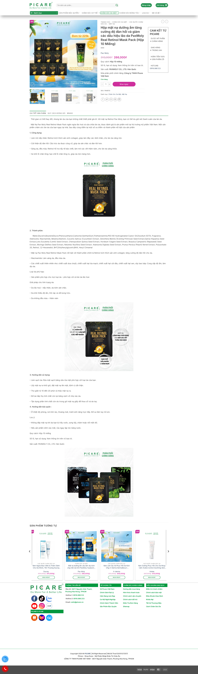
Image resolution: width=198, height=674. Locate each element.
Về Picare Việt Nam (107, 589)
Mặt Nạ (112, 24)
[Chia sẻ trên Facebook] (103, 99)
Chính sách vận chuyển (132, 596)
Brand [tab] (70, 113)
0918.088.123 (155, 68)
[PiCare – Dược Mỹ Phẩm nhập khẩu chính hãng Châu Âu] (41, 5)
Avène (152, 571)
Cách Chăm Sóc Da (153, 606)
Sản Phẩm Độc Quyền (108, 606)
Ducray (46, 571)
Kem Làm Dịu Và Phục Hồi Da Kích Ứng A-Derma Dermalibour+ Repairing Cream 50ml (117, 567)
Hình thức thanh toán (131, 592)
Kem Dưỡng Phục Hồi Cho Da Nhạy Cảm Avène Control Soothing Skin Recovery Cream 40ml (151, 567)
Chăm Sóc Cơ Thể (90, 13)
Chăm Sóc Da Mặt (109, 13)
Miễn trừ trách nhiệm (154, 589)
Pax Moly (105, 53)
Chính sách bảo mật (154, 592)
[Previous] (34, 54)
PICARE (88, 654)
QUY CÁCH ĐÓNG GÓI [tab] (56, 113)
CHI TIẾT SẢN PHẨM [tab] (38, 113)
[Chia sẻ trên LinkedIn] (119, 99)
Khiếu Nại (149, 599)
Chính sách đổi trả (130, 599)
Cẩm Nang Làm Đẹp (107, 596)
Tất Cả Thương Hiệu (153, 603)
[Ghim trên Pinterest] (115, 99)
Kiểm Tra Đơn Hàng (130, 603)
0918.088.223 (78, 598)
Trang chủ (105, 22)
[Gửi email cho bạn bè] (111, 99)
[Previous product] (166, 21)
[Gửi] (117, 5)
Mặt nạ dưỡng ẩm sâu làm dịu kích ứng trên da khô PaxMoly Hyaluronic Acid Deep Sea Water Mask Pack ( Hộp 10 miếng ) (81, 567)
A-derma (116, 571)
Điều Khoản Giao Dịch (154, 596)
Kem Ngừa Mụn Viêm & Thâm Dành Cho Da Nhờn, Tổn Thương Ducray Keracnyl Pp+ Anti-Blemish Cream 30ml (46, 567)
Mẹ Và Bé (156, 13)
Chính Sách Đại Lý (107, 592)
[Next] (93, 54)
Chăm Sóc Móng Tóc (129, 13)
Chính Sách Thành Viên (109, 603)
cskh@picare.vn (77, 602)
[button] (146, 5)
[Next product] (162, 21)
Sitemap (126, 606)
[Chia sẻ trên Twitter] (107, 99)
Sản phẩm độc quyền (69, 13)
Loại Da (145, 13)
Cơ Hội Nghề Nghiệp (108, 599)
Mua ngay (124, 84)
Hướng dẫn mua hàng (131, 589)
